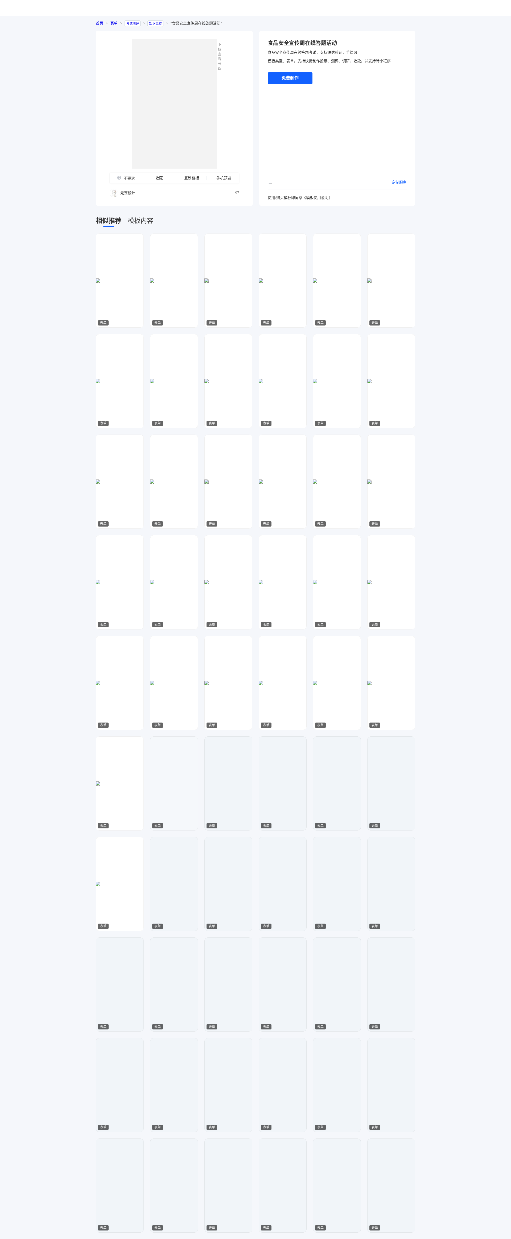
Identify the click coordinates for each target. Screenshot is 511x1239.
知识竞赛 (155, 24)
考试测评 (132, 24)
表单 (114, 23)
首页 (99, 23)
